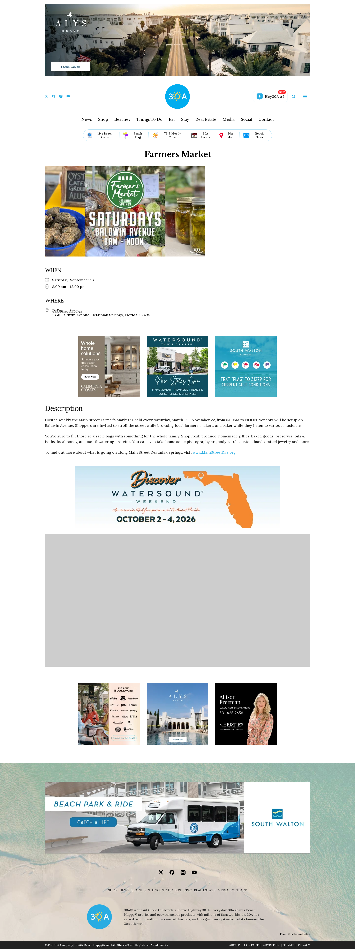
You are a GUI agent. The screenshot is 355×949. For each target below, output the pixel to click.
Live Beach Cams (104, 135)
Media (228, 119)
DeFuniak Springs (67, 310)
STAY (188, 890)
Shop (103, 119)
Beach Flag (138, 135)
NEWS (124, 890)
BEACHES (138, 890)
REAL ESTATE (205, 890)
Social (246, 119)
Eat (172, 119)
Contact (266, 119)
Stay (185, 119)
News (86, 119)
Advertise (271, 945)
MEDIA (223, 890)
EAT (178, 890)
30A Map (230, 135)
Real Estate (205, 119)
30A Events (205, 135)
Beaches (122, 119)
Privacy (304, 945)
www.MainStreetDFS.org (214, 452)
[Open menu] (305, 96)
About (234, 945)
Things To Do (149, 119)
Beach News (259, 135)
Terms (289, 945)
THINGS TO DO (160, 890)
